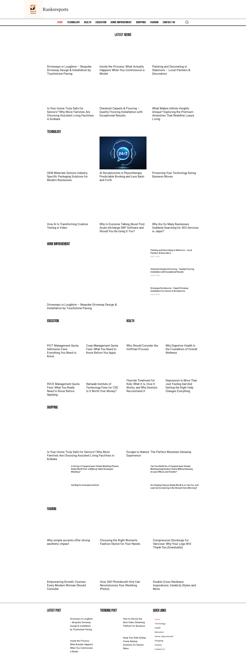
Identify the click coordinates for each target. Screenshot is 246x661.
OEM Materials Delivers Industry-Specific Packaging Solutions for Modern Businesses (67, 176)
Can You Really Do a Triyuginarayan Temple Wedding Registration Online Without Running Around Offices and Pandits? (171, 469)
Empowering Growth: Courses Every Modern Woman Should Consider (66, 585)
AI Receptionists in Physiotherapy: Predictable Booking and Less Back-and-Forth (122, 176)
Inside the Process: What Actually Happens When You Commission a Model (122, 70)
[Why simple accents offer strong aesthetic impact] (70, 525)
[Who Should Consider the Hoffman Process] (138, 334)
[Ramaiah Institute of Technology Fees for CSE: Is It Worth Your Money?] (98, 372)
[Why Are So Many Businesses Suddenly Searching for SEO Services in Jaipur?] (175, 204)
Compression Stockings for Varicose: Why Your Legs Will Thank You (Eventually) (172, 544)
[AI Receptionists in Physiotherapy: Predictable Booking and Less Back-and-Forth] (123, 153)
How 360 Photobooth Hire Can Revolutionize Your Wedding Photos (120, 585)
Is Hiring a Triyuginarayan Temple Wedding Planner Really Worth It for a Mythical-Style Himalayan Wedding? (95, 469)
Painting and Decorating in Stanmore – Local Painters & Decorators (171, 70)
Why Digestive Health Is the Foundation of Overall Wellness (181, 349)
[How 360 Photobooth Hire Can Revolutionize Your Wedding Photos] (123, 566)
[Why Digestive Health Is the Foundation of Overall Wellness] (177, 334)
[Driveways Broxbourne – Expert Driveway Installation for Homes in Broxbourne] (137, 294)
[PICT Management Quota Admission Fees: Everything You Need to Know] (58, 334)
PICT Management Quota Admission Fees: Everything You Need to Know (62, 351)
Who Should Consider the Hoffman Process (142, 347)
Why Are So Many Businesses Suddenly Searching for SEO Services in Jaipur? (175, 227)
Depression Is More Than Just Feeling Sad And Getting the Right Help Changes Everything (181, 386)
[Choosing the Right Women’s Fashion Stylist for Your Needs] (123, 525)
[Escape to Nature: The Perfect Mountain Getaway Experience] (162, 430)
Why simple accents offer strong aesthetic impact (68, 542)
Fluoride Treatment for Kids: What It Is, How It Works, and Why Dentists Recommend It (141, 386)
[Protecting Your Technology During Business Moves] (175, 153)
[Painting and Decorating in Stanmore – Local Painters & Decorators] (175, 51)
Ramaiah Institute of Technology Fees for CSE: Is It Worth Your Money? (102, 387)
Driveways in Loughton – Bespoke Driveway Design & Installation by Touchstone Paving (69, 70)
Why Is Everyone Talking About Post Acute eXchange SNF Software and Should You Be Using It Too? (122, 227)
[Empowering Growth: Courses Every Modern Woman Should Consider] (70, 566)
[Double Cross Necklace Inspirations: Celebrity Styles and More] (176, 566)
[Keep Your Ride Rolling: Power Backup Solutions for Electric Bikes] (111, 641)
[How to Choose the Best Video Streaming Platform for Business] (111, 622)
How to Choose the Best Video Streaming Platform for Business (134, 622)
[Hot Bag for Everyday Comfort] (58, 491)
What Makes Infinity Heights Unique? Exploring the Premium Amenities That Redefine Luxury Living (173, 114)
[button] (187, 22)
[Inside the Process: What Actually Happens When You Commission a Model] (123, 51)
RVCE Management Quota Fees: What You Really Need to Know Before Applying (63, 389)
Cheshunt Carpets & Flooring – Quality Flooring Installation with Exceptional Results (121, 112)
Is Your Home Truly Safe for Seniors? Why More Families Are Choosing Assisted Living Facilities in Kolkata (70, 114)
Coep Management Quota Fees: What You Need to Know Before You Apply (102, 349)
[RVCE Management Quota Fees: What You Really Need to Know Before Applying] (58, 372)
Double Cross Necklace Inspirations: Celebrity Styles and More (174, 585)
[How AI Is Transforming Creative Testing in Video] (70, 204)
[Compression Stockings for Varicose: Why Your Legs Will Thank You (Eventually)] (176, 525)
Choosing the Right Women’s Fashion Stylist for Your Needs (120, 542)
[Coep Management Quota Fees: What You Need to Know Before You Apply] (98, 334)
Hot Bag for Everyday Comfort (85, 485)
